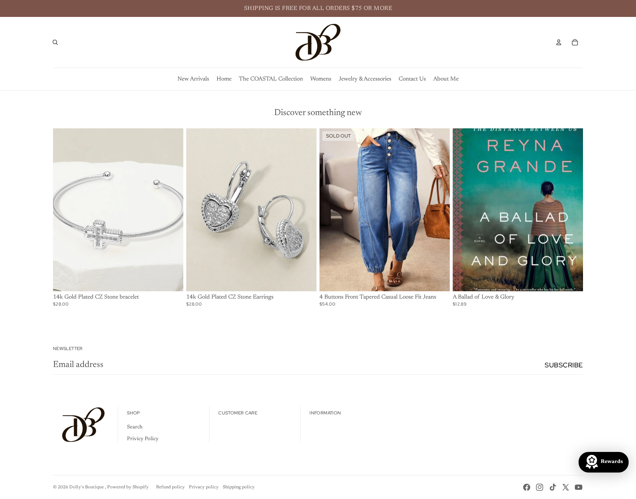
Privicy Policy (143, 439)
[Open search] (55, 42)
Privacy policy (204, 487)
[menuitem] (193, 79)
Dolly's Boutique (87, 487)
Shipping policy (239, 487)
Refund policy (170, 487)
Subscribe (564, 365)
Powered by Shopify (128, 487)
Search (134, 427)
